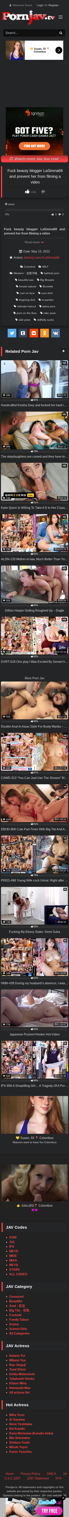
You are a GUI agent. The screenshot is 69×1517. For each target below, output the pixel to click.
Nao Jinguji (17, 1365)
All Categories (19, 1333)
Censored (16, 1296)
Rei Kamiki (17, 1428)
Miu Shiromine (19, 1438)
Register (53, 5)
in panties (47, 299)
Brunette (48, 286)
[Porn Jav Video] (31, 18)
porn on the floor (27, 313)
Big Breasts (47, 279)
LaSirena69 (51, 257)
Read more (32, 242)
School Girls (18, 1328)
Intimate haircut (26, 306)
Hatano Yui (17, 1355)
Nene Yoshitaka (20, 1424)
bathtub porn (51, 273)
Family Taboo (19, 1319)
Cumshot (29, 266)
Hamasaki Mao (19, 1388)
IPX (11, 1246)
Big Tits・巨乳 (19, 1310)
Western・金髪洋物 (25, 273)
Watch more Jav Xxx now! (36, 159)
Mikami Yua (17, 1360)
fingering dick (27, 299)
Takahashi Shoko (21, 1378)
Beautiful (15, 1301)
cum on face (27, 293)
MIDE (13, 1255)
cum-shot (47, 293)
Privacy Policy (30, 1473)
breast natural (27, 286)
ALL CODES (18, 1274)
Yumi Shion (17, 1369)
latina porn (49, 306)
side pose (24, 319)
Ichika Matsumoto (22, 1374)
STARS (14, 1269)
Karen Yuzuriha (20, 1451)
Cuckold (15, 1315)
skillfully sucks (45, 319)
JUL (12, 1242)
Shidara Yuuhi (19, 1442)
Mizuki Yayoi (18, 1447)
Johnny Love (32, 257)
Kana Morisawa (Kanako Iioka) (31, 1433)
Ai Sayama (17, 1419)
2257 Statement (38, 1478)
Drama (14, 1324)
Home (10, 1473)
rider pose (50, 313)
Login (40, 5)
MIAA (13, 1260)
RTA (59, 1478)
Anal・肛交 (17, 1305)
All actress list (19, 1392)
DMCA (51, 1473)
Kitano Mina (17, 1383)
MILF (45, 266)
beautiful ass (26, 279)
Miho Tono (17, 1415)
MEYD (13, 1251)
